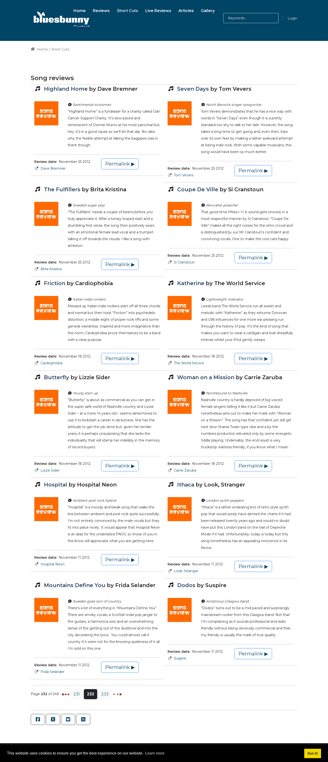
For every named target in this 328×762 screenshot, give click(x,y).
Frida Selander (52, 672)
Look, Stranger (186, 571)
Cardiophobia (51, 363)
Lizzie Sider (50, 470)
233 (105, 694)
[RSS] (83, 719)
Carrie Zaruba (185, 470)
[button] (268, 18)
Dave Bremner (53, 168)
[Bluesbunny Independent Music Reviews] (61, 18)
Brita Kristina (51, 269)
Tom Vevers (184, 175)
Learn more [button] (154, 753)
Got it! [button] (313, 753)
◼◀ (64, 694)
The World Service (189, 363)
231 (76, 694)
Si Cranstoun (184, 262)
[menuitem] (79, 10)
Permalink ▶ (120, 164)
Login (292, 18)
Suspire (180, 658)
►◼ (119, 694)
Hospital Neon (53, 564)
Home (42, 49)
